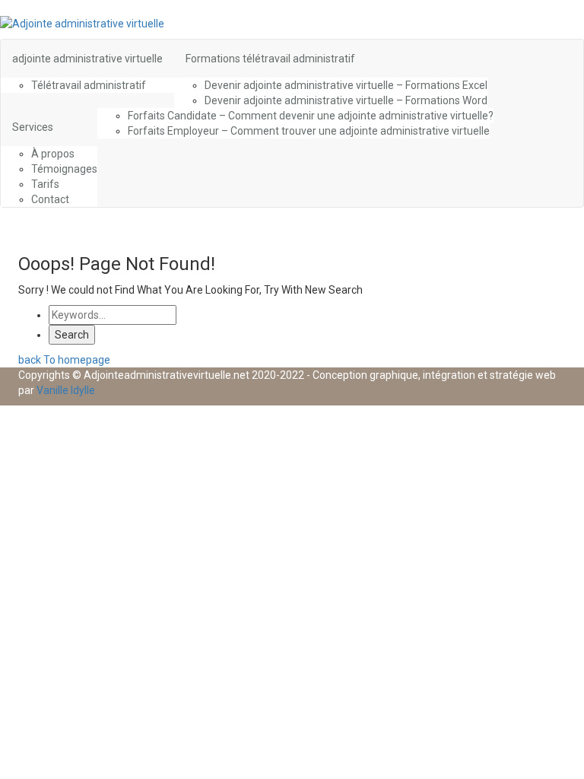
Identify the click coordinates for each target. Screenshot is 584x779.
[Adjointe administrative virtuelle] (82, 23)
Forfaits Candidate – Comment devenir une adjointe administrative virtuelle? (311, 116)
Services (32, 127)
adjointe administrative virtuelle (87, 58)
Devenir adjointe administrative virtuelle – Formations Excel (346, 85)
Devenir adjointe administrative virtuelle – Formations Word (346, 100)
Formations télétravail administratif (270, 58)
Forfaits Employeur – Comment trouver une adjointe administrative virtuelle (309, 131)
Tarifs (45, 184)
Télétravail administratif (88, 85)
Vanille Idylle (65, 390)
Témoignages (64, 169)
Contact (50, 199)
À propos (53, 154)
